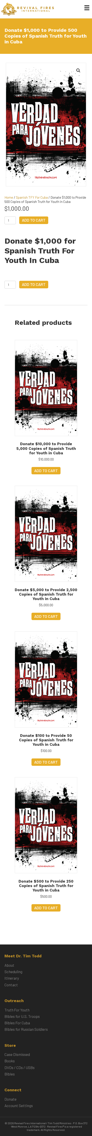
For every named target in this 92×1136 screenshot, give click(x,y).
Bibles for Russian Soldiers (26, 1029)
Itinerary (11, 978)
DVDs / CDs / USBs (19, 1067)
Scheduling (13, 971)
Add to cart (34, 220)
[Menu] (87, 7)
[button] (78, 71)
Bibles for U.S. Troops (22, 1016)
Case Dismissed (17, 1054)
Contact (11, 984)
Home (8, 197)
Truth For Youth (16, 1010)
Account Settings (18, 1105)
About (9, 965)
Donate (10, 1099)
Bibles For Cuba (17, 1023)
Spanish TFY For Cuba (32, 197)
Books (9, 1061)
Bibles (9, 1074)
